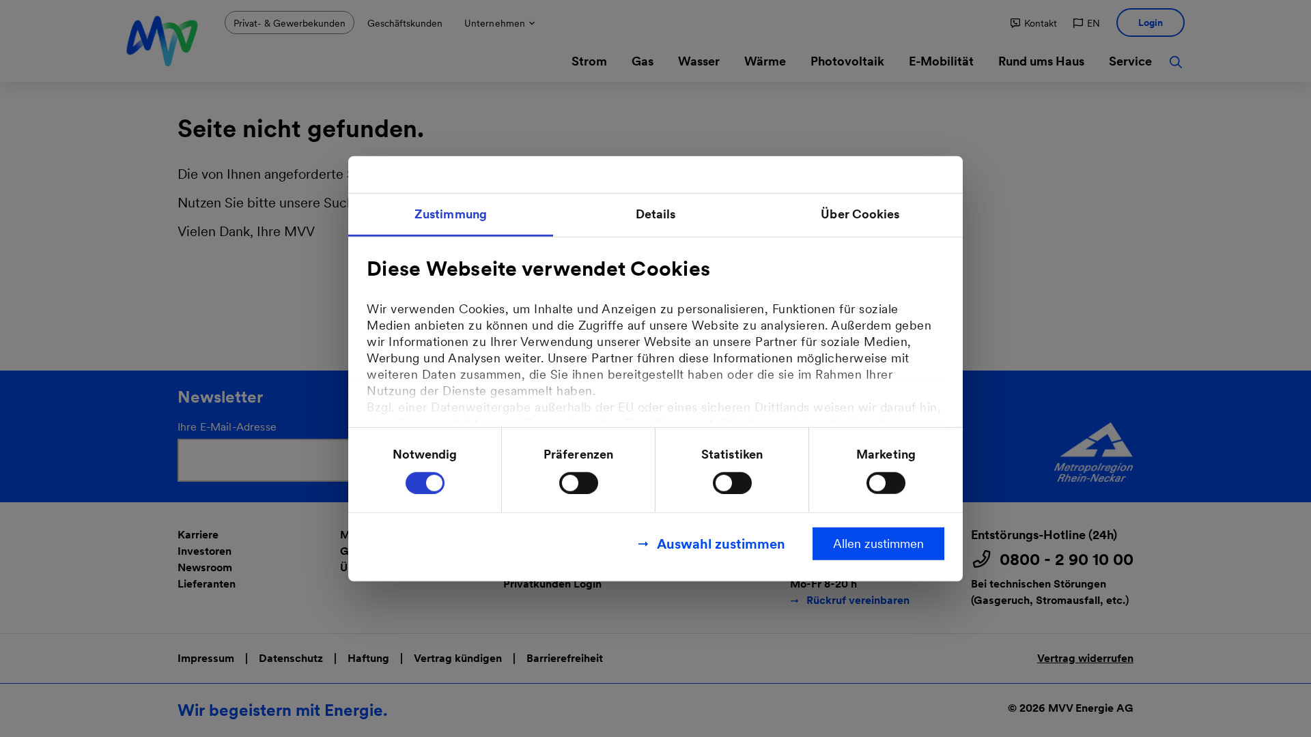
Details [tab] (656, 214)
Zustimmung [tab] (450, 214)
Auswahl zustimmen (721, 543)
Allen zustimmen (878, 543)
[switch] (578, 482)
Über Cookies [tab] (860, 214)
